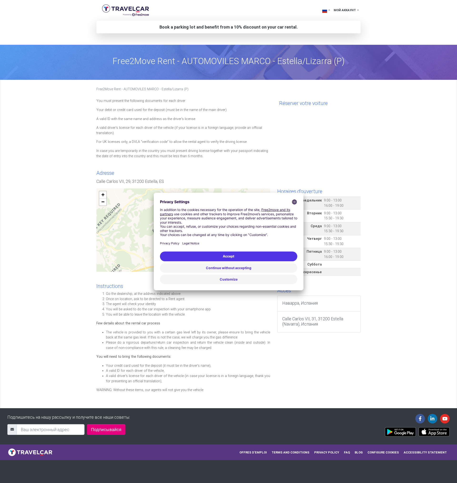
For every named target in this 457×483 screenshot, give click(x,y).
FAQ (347, 452)
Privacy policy (326, 452)
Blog (359, 452)
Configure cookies (383, 452)
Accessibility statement (425, 452)
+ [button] (102, 195)
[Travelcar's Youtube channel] (445, 418)
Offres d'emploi (253, 452)
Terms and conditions (290, 452)
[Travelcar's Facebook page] (420, 418)
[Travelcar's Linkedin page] (432, 418)
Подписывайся (106, 429)
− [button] (102, 202)
